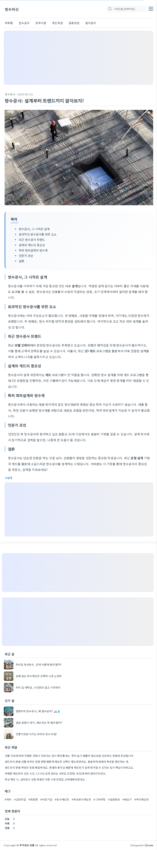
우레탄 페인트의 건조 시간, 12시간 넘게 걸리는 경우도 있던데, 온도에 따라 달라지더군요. (55, 773)
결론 (21, 261)
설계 (9, 478)
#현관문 (33, 799)
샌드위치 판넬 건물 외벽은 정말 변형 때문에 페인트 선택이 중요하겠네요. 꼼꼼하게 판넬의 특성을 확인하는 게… (67, 761)
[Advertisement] (78, 57)
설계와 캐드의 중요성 (32, 245)
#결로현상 (114, 799)
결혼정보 (74, 23)
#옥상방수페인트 (81, 799)
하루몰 (9, 23)
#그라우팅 (99, 799)
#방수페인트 (62, 799)
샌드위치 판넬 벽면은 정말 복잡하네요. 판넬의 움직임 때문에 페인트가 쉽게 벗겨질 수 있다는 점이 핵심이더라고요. (69, 767)
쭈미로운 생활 (27, 845)
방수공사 (24, 23)
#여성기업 (46, 799)
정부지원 (40, 23)
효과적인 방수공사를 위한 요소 (37, 234)
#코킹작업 (20, 799)
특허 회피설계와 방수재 (33, 250)
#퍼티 (8, 799)
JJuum (149, 845)
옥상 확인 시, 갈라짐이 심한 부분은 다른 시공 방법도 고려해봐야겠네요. (45, 779)
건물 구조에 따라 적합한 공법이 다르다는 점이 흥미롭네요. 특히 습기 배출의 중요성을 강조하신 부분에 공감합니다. (69, 756)
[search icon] (110, 9)
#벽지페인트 (141, 799)
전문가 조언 (26, 255)
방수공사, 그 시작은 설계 (34, 229)
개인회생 (57, 23)
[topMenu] (151, 8)
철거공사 (90, 23)
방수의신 (12, 9)
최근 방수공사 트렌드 (32, 239)
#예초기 (127, 799)
